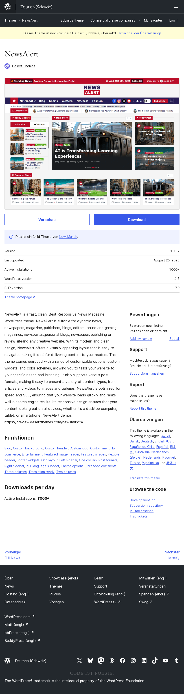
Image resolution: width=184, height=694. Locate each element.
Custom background (28, 448)
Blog (7, 448)
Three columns (15, 472)
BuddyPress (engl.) (22, 640)
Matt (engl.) (16, 624)
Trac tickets (138, 516)
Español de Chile (142, 447)
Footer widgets (28, 460)
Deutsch (147, 441)
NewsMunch (68, 237)
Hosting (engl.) (16, 594)
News (9, 586)
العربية (165, 436)
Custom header (56, 448)
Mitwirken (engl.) (153, 578)
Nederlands (152, 457)
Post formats (108, 460)
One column (88, 460)
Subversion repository (146, 505)
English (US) (164, 441)
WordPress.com (19, 616)
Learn (98, 578)
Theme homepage (18, 297)
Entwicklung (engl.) (109, 594)
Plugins (55, 594)
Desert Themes (23, 66)
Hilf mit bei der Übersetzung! (139, 33)
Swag (146, 602)
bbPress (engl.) (19, 632)
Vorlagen (56, 602)
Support (100, 586)
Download (137, 219)
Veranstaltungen (152, 586)
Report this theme (143, 408)
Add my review (141, 338)
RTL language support (42, 466)
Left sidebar (68, 460)
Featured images (93, 454)
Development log (143, 500)
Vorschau (47, 219)
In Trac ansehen (141, 511)
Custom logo (79, 448)
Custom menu (100, 448)
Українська (150, 463)
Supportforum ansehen (147, 373)
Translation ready (41, 472)
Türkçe (135, 463)
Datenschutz (15, 602)
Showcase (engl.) (63, 578)
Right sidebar (14, 466)
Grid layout (49, 460)
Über (8, 578)
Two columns (66, 472)
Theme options (72, 466)
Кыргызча (142, 452)
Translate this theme (145, 478)
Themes (10, 20)
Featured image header (61, 454)
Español (162, 447)
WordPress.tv (107, 602)
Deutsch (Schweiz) (30, 661)
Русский (168, 457)
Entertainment (32, 454)
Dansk (134, 441)
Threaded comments (100, 466)
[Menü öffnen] (177, 6)
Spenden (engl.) (154, 594)
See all (174, 338)
